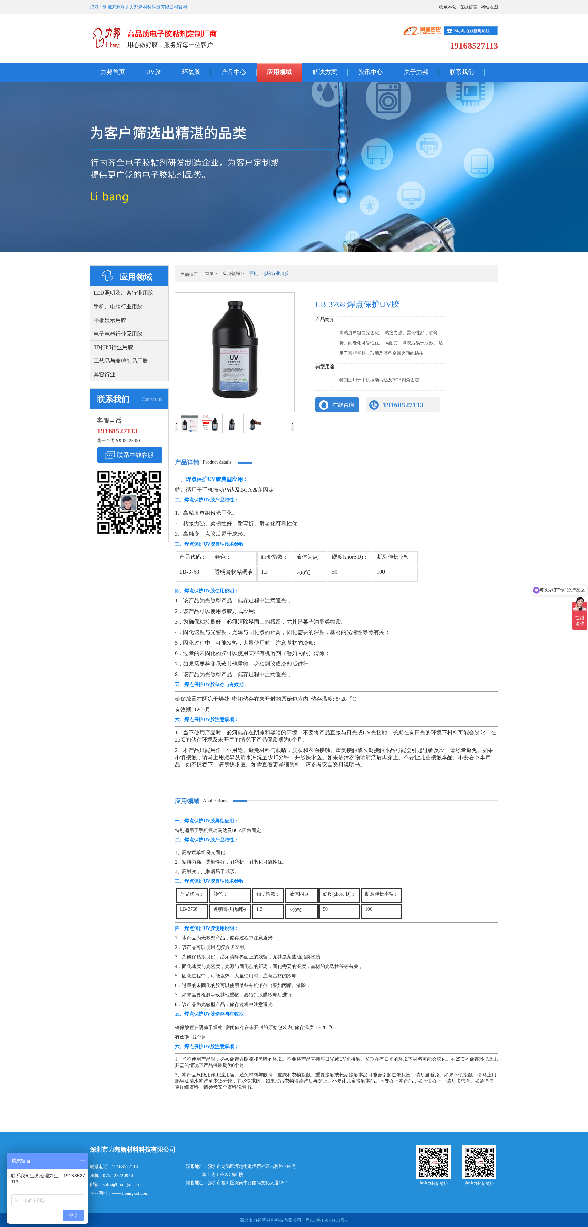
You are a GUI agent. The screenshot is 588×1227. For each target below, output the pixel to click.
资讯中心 (370, 72)
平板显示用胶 (110, 320)
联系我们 (462, 72)
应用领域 (279, 72)
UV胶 (153, 72)
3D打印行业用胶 (113, 347)
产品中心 (234, 72)
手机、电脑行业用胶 (118, 306)
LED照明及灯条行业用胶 (123, 293)
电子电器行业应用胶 (118, 334)
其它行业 (104, 374)
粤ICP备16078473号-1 (326, 1220)
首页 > (211, 273)
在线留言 (468, 7)
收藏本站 (448, 7)
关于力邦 (416, 72)
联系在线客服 (135, 454)
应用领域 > (233, 273)
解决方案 (325, 72)
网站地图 (489, 7)
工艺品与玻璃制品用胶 (121, 361)
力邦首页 (112, 72)
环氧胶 (191, 72)
